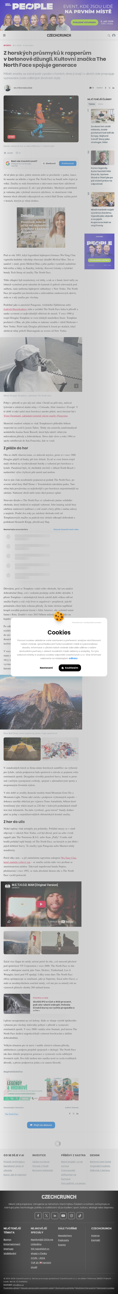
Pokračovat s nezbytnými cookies (86, 622)
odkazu (73, 658)
